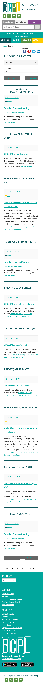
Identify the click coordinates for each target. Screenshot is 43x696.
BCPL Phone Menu (11, 207)
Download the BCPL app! (11, 659)
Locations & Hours (21, 36)
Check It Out (5, 40)
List (7, 71)
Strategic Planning (9, 633)
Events (9, 34)
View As (8, 68)
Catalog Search (8, 22)
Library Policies (8, 622)
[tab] (8, 22)
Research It (27, 40)
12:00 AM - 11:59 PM (12, 147)
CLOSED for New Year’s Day (17, 385)
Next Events (32, 79)
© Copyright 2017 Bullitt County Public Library (21, 675)
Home (4, 46)
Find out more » (10, 122)
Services (25, 34)
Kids (8, 196)
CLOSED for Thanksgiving (16, 153)
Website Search (21, 22)
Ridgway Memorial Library (14, 112)
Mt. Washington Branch (11, 602)
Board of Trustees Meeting (16, 108)
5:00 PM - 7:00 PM (12, 98)
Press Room (6, 625)
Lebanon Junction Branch (12, 599)
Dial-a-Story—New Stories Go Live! (20, 202)
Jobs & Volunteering (10, 619)
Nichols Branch (8, 604)
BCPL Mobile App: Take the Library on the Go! (19, 569)
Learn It (16, 40)
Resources (16, 34)
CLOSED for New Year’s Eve (17, 344)
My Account (33, 22)
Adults (9, 101)
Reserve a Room (8, 630)
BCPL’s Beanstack (9, 614)
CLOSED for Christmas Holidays (19, 303)
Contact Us (6, 616)
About (32, 34)
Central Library (8, 593)
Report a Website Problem (12, 627)
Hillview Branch (8, 596)
